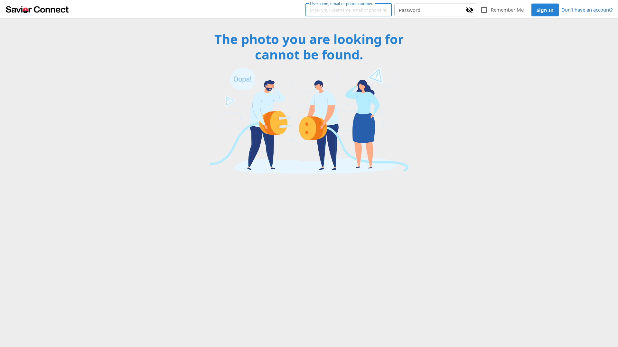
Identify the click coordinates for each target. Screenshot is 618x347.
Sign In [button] (545, 10)
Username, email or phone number (341, 3)
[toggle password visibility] (469, 10)
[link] (37, 9)
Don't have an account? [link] (587, 9)
